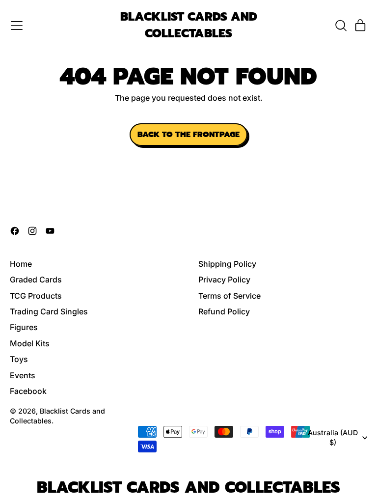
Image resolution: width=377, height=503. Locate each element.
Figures (24, 327)
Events (22, 375)
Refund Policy (224, 311)
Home (21, 264)
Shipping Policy (227, 264)
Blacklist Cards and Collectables (188, 25)
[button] (341, 25)
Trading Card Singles (49, 311)
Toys (19, 359)
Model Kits (30, 343)
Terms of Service (229, 296)
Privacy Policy (224, 279)
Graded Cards (36, 279)
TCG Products (36, 296)
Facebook (28, 391)
